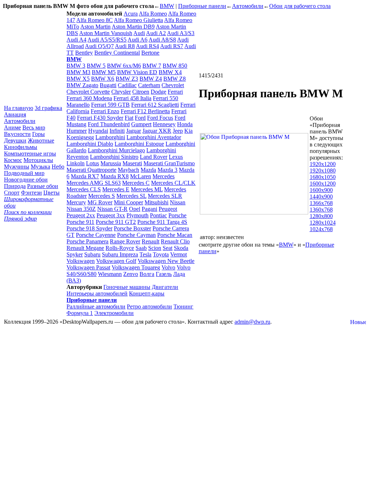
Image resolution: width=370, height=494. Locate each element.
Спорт (12, 192)
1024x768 (321, 229)
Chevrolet (173, 85)
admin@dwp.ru (252, 322)
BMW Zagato (82, 85)
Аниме (12, 127)
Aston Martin (95, 27)
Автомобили (247, 6)
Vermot (178, 254)
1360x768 (321, 209)
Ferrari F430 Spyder (100, 118)
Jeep (178, 131)
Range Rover (125, 241)
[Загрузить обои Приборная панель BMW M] (254, 212)
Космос (13, 160)
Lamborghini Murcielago (116, 150)
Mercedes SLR (165, 196)
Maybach (128, 170)
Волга (146, 274)
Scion (154, 248)
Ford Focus (160, 118)
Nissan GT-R (112, 209)
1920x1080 (323, 170)
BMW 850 (175, 66)
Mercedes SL (131, 196)
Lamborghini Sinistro (114, 157)
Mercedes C (136, 183)
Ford (140, 118)
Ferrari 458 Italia (132, 98)
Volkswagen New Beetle (166, 261)
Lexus (176, 157)
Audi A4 (76, 40)
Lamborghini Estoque (139, 144)
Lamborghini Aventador (153, 137)
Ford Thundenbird (109, 124)
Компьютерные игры (30, 153)
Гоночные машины (126, 287)
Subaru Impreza (120, 254)
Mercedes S (101, 196)
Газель (164, 274)
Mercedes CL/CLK (173, 183)
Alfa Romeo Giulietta (138, 20)
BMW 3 (75, 66)
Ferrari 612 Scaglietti (155, 105)
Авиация (15, 114)
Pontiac (158, 215)
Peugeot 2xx (80, 215)
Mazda (148, 170)
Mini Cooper (128, 202)
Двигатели (165, 287)
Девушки (15, 140)
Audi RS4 (147, 46)
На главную (18, 108)
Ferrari (175, 92)
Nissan (177, 202)
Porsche (177, 215)
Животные (41, 140)
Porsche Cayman (136, 235)
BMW (167, 6)
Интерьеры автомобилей (97, 293)
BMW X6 (102, 79)
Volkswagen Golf (116, 261)
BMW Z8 (174, 79)
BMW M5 (104, 72)
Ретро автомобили (149, 306)
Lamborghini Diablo (89, 144)
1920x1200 (323, 164)
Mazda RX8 (114, 176)
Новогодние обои (26, 179)
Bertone (150, 53)
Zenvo (130, 274)
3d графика (48, 108)
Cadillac (127, 85)
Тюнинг (183, 306)
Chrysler (121, 92)
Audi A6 (137, 40)
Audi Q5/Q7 (99, 46)
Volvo (168, 267)
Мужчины (16, 166)
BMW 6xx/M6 (124, 66)
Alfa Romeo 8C (94, 20)
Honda (185, 124)
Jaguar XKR (156, 131)
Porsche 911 (80, 222)
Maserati (132, 163)
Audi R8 (125, 46)
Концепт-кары (146, 293)
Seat (167, 248)
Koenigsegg (80, 137)
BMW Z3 (127, 79)
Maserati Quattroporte (91, 170)
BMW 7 (151, 66)
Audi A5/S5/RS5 (106, 40)
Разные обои (42, 186)
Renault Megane (85, 248)
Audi (139, 33)
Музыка (40, 166)
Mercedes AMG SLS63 (93, 183)
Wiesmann (110, 274)
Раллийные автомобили (95, 306)
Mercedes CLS (83, 189)
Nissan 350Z (81, 209)
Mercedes (163, 176)
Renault (150, 241)
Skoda (181, 248)
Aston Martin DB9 (133, 27)
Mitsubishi (156, 202)
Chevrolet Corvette (88, 92)
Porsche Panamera (87, 241)
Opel (134, 209)
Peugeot (168, 209)
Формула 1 (79, 313)
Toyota (161, 254)
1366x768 (321, 203)
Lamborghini (110, 137)
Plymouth (137, 215)
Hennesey (164, 124)
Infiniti (117, 131)
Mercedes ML (147, 189)
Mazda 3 (167, 170)
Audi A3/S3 (180, 33)
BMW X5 (78, 79)
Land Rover (153, 157)
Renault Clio (175, 241)
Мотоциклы (38, 160)
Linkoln (75, 163)
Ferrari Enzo (105, 111)
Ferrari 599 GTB (110, 105)
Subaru (92, 254)
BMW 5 (96, 66)
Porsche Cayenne (96, 235)
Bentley (84, 53)
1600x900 (321, 190)
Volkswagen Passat (88, 267)
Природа (15, 186)
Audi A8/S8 (162, 40)
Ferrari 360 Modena (89, 98)
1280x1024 (323, 223)
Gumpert (141, 124)
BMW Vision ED (137, 72)
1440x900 (321, 196)
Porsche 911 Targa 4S (162, 222)
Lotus (92, 163)
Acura (131, 13)
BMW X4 (170, 72)
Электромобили (114, 313)
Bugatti (108, 85)
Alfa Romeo (153, 13)
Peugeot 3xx (110, 215)
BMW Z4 (150, 79)
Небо (58, 166)
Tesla (145, 254)
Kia (188, 131)
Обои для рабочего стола (300, 6)
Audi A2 (156, 33)
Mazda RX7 (85, 176)
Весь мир (33, 127)
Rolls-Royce (120, 248)
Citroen (140, 92)
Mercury (76, 202)
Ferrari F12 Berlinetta (145, 111)
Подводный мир (24, 173)
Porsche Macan (174, 235)
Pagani (149, 209)
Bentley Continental (117, 53)
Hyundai (98, 131)
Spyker (74, 254)
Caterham (149, 85)
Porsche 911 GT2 (116, 222)
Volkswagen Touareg (136, 267)
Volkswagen (80, 261)
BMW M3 (78, 72)
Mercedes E (115, 189)
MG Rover (99, 202)
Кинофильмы (20, 147)
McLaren (140, 176)
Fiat (129, 118)
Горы (38, 134)
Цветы (51, 192)
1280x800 (321, 216)
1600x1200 (323, 183)
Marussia (110, 163)
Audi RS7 (171, 46)
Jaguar (133, 131)
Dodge (158, 92)
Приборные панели (202, 6)
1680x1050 (323, 177)
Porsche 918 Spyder (89, 228)
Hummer (76, 131)
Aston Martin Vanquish (105, 33)
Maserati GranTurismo (169, 163)
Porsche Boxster (132, 228)
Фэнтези (31, 192)
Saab (141, 248)
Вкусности (17, 134)
